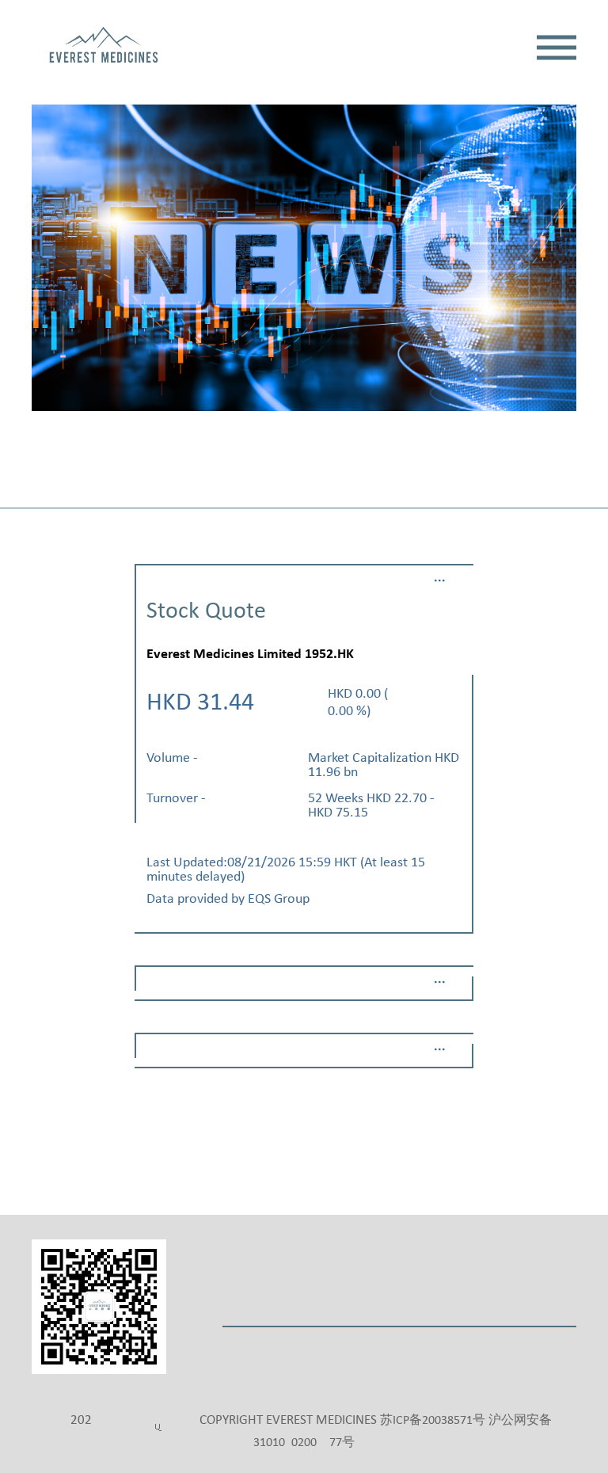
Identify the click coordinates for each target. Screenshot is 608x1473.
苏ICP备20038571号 (432, 1420)
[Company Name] (104, 47)
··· (440, 580)
